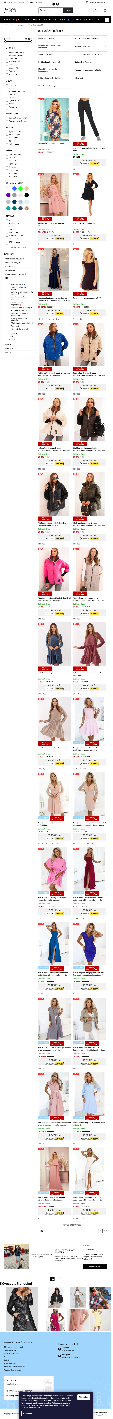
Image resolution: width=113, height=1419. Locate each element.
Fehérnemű (15, 326)
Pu (12, 88)
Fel (41, 1231)
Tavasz (14, 135)
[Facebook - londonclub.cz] (53, 4)
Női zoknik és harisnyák (19, 329)
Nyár (14, 144)
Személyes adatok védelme (14, 1367)
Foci (12, 71)
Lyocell (13, 98)
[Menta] (26, 202)
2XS (12, 158)
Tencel (13, 104)
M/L (13, 176)
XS (12, 161)
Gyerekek (9, 348)
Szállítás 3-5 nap (18, 118)
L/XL (39, 919)
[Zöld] (20, 188)
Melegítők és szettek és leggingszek (19, 314)
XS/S (13, 164)
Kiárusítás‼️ (10, 266)
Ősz (13, 138)
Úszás (13, 65)
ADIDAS (14, 223)
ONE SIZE (15, 155)
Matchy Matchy (11, 263)
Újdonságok (10, 270)
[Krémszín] (20, 195)
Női (6, 278)
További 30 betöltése (72, 1225)
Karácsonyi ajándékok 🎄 (15, 274)
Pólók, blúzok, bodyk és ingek (22, 323)
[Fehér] (8, 188)
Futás (13, 59)
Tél (13, 141)
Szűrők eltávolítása (17, 248)
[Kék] (14, 188)
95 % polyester (17, 91)
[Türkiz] (8, 208)
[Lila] (8, 195)
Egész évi (15, 131)
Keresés (67, 10)
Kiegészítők (13, 333)
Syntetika (14, 101)
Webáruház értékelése (12, 1370)
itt (39, 1408)
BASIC (14, 242)
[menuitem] (11, 19)
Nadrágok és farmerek (19, 310)
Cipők (11, 336)
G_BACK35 (94, 163)
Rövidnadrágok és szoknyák (21, 307)
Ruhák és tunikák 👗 (18, 284)
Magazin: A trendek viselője (14, 2)
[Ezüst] (8, 202)
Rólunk (6, 1360)
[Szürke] (14, 195)
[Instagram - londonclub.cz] (57, 4)
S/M (13, 170)
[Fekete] (26, 195)
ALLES (12, 226)
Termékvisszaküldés (34, 2)
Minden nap (16, 52)
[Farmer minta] (20, 208)
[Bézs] (26, 188)
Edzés (13, 68)
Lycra (12, 85)
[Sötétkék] (14, 202)
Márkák (8, 352)
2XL (57, 319)
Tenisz (13, 74)
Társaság (15, 55)
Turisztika (14, 62)
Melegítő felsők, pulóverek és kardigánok (22, 293)
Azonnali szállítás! (18, 121)
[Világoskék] (20, 202)
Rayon (13, 107)
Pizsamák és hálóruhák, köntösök (19, 319)
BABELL (13, 239)
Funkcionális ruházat (13, 259)
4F (11, 220)
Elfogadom (83, 1397)
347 (105, 1231)
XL (39, 169)
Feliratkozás (95, 1266)
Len (12, 94)
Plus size (12, 339)
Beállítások (28, 1414)
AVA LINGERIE (16, 236)
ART (12, 229)
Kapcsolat (7, 1357)
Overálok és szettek (18, 297)
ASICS (13, 233)
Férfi (7, 345)
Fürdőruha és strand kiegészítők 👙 (18, 304)
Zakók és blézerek (18, 300)
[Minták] (26, 208)
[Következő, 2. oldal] (101, 1231)
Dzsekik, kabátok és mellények (18, 288)
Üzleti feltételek (10, 1363)
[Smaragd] (14, 208)
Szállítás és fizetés (11, 1353)
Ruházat (12, 281)
